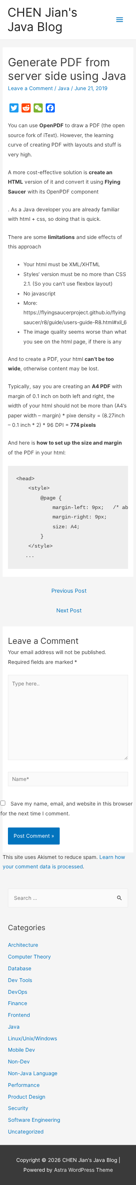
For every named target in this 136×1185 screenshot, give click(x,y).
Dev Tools (20, 980)
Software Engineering (34, 1120)
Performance (24, 1085)
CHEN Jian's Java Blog (42, 19)
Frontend (19, 1015)
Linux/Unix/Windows (32, 1038)
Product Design (26, 1097)
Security (18, 1108)
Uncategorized (25, 1132)
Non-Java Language (32, 1073)
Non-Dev (19, 1062)
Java (64, 88)
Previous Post (69, 590)
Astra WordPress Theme (83, 1170)
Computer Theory (29, 957)
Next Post (69, 610)
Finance (17, 1003)
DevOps (17, 992)
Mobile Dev (21, 1050)
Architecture (23, 945)
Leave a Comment (30, 88)
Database (19, 968)
